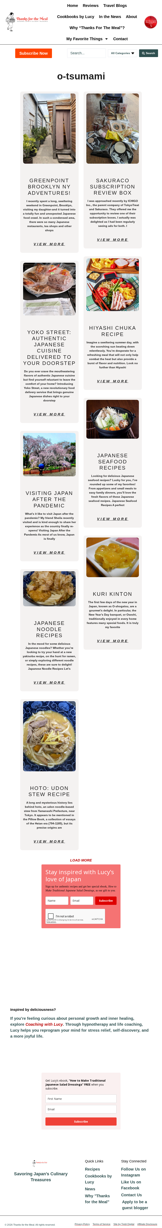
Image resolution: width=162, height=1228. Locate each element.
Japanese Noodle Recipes (49, 629)
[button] (81, 860)
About (131, 16)
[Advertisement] (81, 968)
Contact (120, 39)
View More (49, 244)
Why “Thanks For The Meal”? (97, 28)
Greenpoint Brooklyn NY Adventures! (49, 187)
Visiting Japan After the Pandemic (49, 499)
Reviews (91, 5)
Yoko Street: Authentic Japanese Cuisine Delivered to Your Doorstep (49, 347)
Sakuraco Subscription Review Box (112, 187)
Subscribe (106, 900)
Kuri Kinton (112, 594)
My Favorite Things (84, 39)
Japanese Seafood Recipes (112, 462)
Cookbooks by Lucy (75, 16)
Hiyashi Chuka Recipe (112, 331)
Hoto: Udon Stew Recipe (49, 791)
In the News (110, 16)
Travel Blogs (115, 5)
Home (72, 5)
